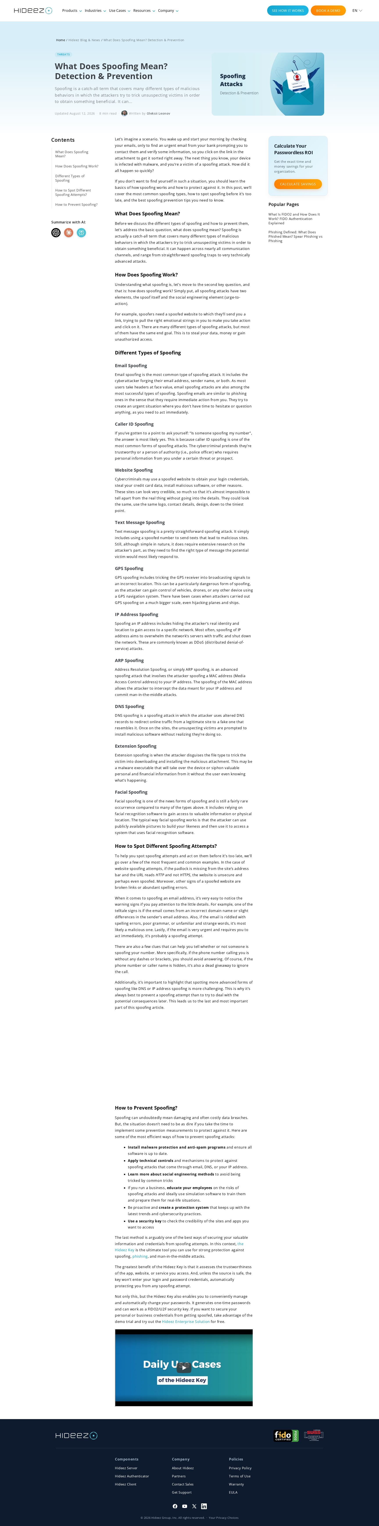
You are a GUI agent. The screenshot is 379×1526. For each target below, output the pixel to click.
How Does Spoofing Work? (76, 166)
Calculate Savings (298, 184)
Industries (93, 10)
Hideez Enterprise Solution (186, 1321)
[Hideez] (76, 1435)
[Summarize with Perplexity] (81, 232)
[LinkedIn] (204, 1506)
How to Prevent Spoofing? (76, 204)
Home (60, 40)
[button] (357, 10)
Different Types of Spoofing (70, 178)
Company (166, 10)
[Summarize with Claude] (68, 232)
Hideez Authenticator (132, 1476)
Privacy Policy (240, 1468)
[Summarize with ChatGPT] (56, 232)
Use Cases (118, 10)
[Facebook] (175, 1506)
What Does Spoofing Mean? (71, 154)
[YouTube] (185, 1506)
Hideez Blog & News (84, 40)
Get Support (182, 1492)
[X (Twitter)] (194, 1506)
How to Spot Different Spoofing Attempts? (73, 192)
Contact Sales (183, 1484)
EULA (233, 1492)
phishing (140, 1256)
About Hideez (183, 1468)
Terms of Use (239, 1476)
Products (70, 10)
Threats (63, 54)
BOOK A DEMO (328, 10)
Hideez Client (125, 1484)
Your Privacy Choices (223, 1518)
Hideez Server (126, 1468)
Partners (179, 1476)
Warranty (236, 1484)
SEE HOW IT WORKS (288, 10)
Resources (142, 10)
